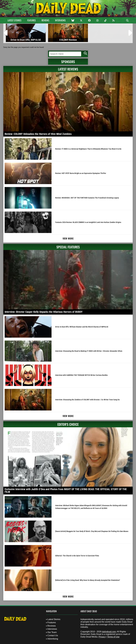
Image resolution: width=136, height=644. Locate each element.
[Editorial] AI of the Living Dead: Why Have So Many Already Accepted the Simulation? (87, 580)
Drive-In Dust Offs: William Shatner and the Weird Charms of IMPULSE (81, 327)
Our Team (52, 632)
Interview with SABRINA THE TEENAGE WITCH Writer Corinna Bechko (81, 375)
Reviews (45, 20)
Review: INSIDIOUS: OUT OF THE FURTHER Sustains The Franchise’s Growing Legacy (87, 198)
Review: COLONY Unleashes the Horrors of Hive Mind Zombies (38, 134)
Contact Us (52, 635)
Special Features (68, 247)
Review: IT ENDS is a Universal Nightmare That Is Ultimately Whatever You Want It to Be (88, 149)
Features (31, 20)
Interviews (60, 20)
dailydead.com (109, 631)
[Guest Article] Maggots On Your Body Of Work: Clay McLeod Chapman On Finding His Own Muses (91, 531)
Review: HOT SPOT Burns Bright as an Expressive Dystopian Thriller (80, 173)
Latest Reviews (68, 69)
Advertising (52, 639)
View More (68, 238)
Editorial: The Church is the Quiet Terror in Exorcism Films (77, 556)
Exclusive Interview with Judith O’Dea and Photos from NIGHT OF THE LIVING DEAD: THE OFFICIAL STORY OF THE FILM (66, 490)
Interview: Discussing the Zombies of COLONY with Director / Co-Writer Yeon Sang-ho (87, 400)
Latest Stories (14, 20)
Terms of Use (113, 637)
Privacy (102, 637)
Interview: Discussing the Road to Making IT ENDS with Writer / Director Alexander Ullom (88, 351)
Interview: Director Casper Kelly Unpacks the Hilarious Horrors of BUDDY (43, 311)
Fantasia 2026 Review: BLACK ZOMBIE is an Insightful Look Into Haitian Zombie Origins (88, 222)
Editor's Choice (68, 424)
